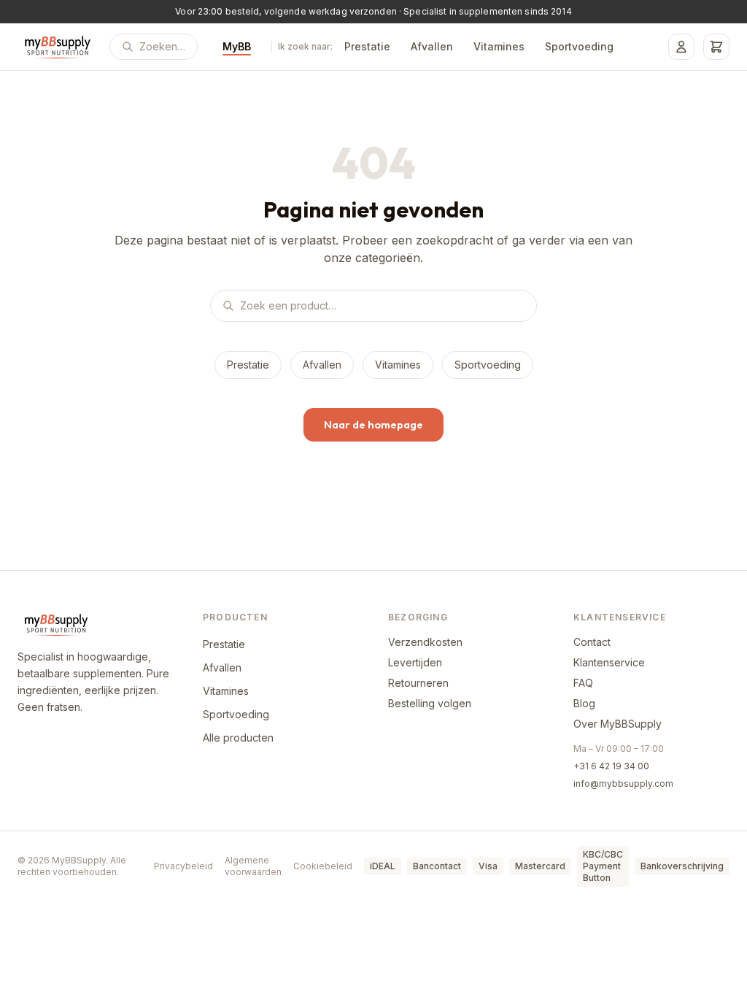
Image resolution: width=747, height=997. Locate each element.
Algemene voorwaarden (253, 866)
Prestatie (367, 46)
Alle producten (238, 737)
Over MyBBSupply (617, 723)
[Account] (681, 47)
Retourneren (418, 683)
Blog (584, 703)
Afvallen (432, 46)
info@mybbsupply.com (623, 783)
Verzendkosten (425, 642)
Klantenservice (609, 662)
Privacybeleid (183, 866)
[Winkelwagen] (716, 47)
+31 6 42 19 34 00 (611, 766)
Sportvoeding (579, 46)
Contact (592, 642)
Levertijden (415, 662)
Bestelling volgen (429, 703)
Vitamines (499, 46)
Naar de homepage (373, 424)
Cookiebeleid (322, 866)
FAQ (583, 683)
